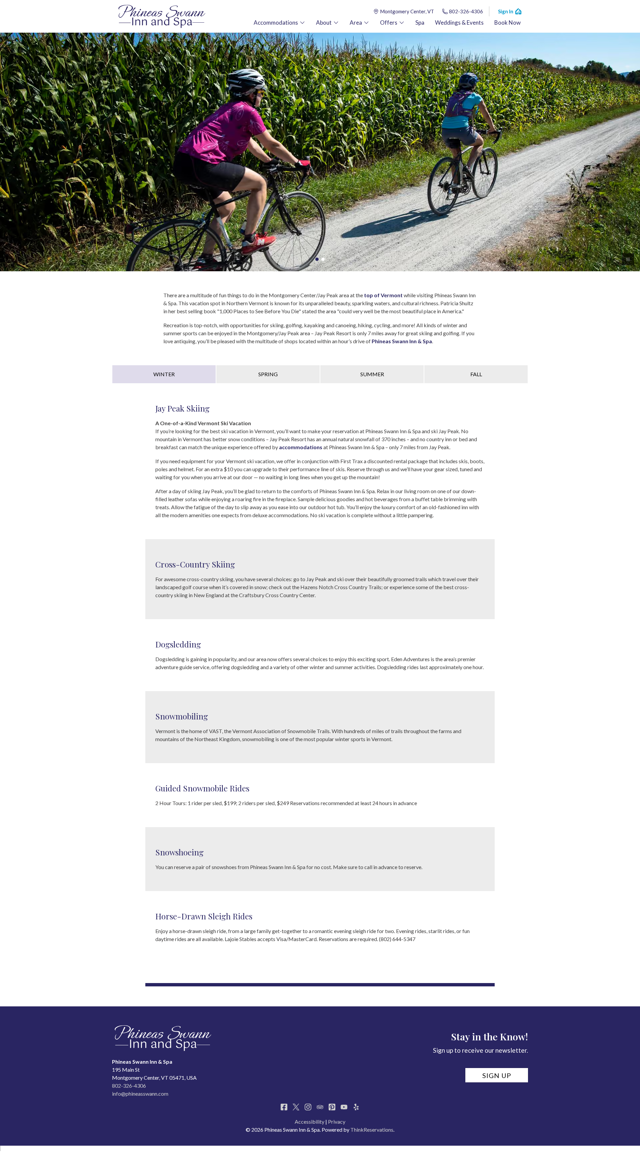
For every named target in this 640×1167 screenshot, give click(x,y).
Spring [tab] (268, 374)
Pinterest (332, 1107)
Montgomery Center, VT (407, 11)
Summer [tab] (372, 374)
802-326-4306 (466, 11)
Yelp (356, 1107)
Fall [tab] (476, 374)
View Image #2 (323, 259)
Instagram (308, 1107)
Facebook (284, 1107)
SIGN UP (496, 1075)
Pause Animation (628, 259)
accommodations (300, 447)
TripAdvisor (320, 1107)
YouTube (344, 1107)
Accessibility (309, 1121)
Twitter (296, 1107)
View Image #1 (317, 259)
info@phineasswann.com (140, 1093)
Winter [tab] (164, 374)
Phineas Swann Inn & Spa (402, 341)
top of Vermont (383, 295)
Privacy (336, 1121)
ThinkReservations (371, 1129)
